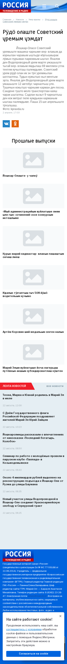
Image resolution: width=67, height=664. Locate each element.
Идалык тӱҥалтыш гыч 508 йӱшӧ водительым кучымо (25, 295)
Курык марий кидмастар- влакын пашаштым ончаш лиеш (33, 255)
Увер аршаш (34, 20)
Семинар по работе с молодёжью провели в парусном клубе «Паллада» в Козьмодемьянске (33, 459)
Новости (20, 20)
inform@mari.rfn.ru (37, 596)
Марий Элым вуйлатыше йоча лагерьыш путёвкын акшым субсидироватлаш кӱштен (33, 369)
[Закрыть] (60, 616)
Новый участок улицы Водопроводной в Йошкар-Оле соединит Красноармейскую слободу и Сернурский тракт (31, 502)
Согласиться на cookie (33, 654)
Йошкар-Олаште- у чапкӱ (20, 176)
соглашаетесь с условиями (24, 629)
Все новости (54, 386)
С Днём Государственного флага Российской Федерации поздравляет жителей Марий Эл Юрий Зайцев (29, 416)
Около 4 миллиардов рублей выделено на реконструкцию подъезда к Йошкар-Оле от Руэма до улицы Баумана (33, 481)
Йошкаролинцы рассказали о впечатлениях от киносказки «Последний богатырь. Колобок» (33, 438)
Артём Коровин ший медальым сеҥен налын (33, 332)
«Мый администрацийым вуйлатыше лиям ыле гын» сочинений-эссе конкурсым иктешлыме (31, 214)
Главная (7, 20)
